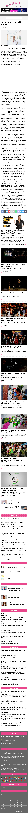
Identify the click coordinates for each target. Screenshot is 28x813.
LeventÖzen (15, 753)
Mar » (5, 808)
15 (24, 802)
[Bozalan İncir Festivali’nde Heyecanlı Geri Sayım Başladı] (14, 421)
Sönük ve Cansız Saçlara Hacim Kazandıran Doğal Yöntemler (16, 603)
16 (3, 804)
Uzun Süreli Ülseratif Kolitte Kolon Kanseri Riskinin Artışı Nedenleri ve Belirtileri (15, 588)
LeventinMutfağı (15, 764)
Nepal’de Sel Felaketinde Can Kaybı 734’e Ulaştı (12, 643)
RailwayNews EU (20, 771)
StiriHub (2, 771)
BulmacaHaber (4, 760)
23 (3, 806)
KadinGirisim (21, 753)
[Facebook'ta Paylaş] (2, 211)
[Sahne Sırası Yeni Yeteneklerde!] (14, 283)
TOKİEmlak (3, 765)
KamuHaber (9, 756)
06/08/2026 (10, 598)
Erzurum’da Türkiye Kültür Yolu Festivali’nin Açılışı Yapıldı (11, 347)
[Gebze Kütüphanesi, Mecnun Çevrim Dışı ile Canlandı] (14, 255)
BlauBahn (14, 768)
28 (21, 806)
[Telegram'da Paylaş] (21, 211)
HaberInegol (3, 759)
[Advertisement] (14, 78)
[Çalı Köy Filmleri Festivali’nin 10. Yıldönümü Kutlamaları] (14, 479)
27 (17, 806)
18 (10, 804)
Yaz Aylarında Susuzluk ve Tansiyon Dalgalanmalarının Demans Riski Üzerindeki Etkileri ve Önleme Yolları (14, 711)
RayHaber (14, 610)
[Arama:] (14, 18)
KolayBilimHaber (16, 757)
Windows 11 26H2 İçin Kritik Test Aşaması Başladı (12, 617)
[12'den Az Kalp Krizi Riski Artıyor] (14, 44)
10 (6, 802)
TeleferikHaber (12, 752)
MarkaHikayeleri (21, 759)
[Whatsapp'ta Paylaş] (16, 211)
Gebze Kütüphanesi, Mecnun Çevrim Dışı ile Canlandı (13, 265)
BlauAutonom (13, 769)
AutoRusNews (9, 771)
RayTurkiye (20, 763)
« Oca (2, 808)
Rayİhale (20, 764)
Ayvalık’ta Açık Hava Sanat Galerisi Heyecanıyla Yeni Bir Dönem (13, 402)
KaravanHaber (21, 754)
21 (21, 804)
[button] (26, 15)
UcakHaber (14, 756)
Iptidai (23, 756)
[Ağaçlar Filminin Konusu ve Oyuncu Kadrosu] (14, 365)
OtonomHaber (4, 753)
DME (5, 771)
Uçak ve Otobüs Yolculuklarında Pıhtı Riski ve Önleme (16, 596)
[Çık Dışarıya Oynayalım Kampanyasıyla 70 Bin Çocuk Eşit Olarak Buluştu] (14, 449)
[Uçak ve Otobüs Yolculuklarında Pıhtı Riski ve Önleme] (4, 597)
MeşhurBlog (14, 647)
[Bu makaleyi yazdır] (14, 211)
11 (10, 802)
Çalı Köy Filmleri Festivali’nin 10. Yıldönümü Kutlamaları (12, 489)
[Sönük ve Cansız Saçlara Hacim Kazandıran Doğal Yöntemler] (4, 604)
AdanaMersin (9, 754)
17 (6, 804)
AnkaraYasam (4, 754)
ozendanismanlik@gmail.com (8, 743)
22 (24, 804)
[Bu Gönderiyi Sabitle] (9, 211)
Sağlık (14, 583)
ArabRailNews (4, 769)
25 (10, 806)
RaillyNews (3, 768)
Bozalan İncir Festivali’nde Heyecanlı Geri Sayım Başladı (13, 431)
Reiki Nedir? (10, 578)
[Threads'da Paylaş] (25, 211)
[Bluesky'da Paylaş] (23, 211)
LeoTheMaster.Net (9, 757)
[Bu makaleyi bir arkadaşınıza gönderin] (11, 211)
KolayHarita (15, 763)
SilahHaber (3, 757)
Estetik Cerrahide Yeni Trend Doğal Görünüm (11, 619)
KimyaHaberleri (10, 753)
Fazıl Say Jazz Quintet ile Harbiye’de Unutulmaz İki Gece (13, 319)
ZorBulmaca (3, 764)
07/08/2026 (10, 591)
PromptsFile (14, 771)
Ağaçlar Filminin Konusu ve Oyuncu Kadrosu (13, 374)
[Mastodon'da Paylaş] (18, 211)
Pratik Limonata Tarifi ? (13, 575)
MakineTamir (18, 756)
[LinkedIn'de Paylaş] (7, 211)
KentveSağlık (8, 764)
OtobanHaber (9, 759)
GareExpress (19, 768)
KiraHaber (14, 759)
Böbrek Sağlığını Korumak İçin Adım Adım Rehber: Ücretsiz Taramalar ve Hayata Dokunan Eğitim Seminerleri (12, 693)
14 (21, 802)
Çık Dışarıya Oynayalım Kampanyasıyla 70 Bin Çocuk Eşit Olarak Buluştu (12, 460)
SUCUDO (3, 752)
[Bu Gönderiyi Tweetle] (5, 211)
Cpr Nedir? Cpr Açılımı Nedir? (8, 703)
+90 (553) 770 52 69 (6, 741)
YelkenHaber (3, 756)
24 (6, 806)
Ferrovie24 (22, 769)
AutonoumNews (9, 768)
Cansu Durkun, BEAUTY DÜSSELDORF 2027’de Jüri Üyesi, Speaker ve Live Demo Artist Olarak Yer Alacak (13, 231)
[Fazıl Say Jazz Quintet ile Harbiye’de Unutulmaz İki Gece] (14, 310)
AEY (17, 759)
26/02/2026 (4, 27)
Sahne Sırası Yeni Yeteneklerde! (12, 293)
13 (17, 802)
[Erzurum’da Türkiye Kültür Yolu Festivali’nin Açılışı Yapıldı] (14, 337)
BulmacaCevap (4, 763)
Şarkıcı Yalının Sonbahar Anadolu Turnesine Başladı (12, 548)
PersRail (8, 769)
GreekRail (18, 769)
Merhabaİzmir (15, 754)
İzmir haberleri (4, 787)
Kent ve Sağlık (14, 688)
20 (17, 804)
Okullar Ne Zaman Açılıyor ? (14, 571)
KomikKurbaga (10, 763)
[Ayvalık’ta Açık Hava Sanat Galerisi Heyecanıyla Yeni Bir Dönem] (14, 392)
